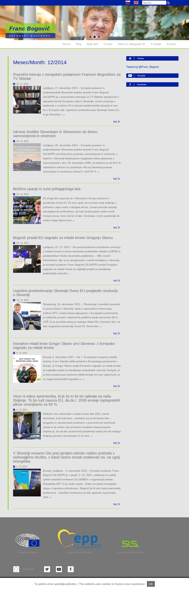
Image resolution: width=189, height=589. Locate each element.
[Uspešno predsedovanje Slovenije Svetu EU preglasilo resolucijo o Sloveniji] (27, 316)
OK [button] (151, 584)
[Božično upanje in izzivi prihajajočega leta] (27, 210)
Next (176, 22)
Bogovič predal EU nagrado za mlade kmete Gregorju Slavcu (63, 238)
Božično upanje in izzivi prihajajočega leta (46, 189)
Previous (13, 22)
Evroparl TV (28, 568)
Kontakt (171, 44)
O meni (108, 44)
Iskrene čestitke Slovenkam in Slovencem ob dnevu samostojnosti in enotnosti (55, 134)
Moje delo (92, 44)
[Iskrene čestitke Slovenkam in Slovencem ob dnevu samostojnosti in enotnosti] (27, 156)
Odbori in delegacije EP (131, 44)
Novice (67, 44)
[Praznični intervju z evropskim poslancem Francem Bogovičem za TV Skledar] (27, 99)
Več (115, 121)
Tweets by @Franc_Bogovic (142, 67)
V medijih (156, 44)
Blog (78, 44)
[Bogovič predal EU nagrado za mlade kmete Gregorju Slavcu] (27, 258)
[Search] (168, 3)
